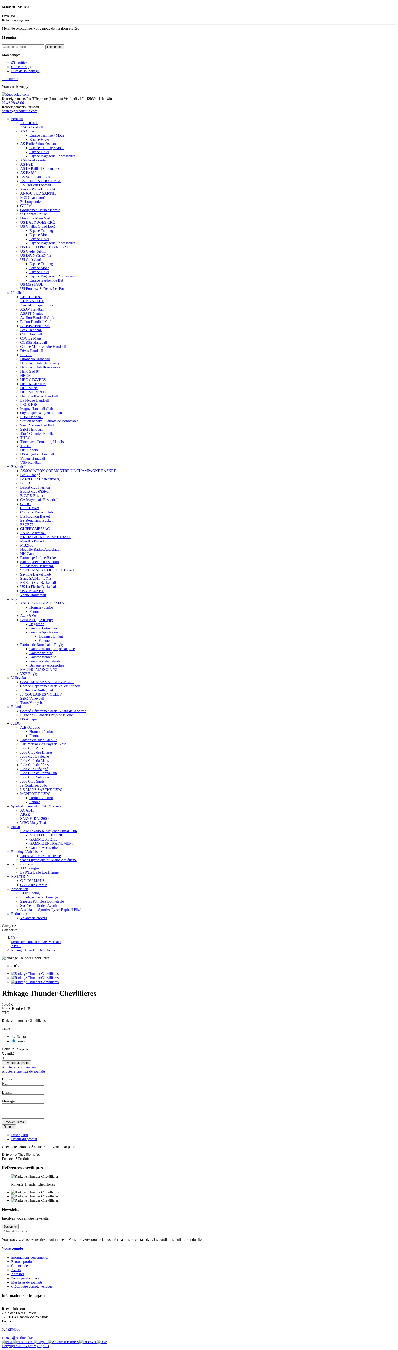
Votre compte (12, 1248)
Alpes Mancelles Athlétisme (40, 856)
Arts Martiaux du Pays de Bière (43, 744)
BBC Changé (30, 475)
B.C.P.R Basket (31, 496)
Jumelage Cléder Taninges (39, 897)
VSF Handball (30, 462)
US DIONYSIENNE (36, 255)
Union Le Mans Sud (35, 218)
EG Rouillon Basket (35, 516)
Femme (34, 611)
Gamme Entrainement (45, 628)
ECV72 (26, 355)
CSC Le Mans (30, 338)
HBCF (25, 375)
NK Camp (27, 554)
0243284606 (11, 1329)
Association (19, 889)
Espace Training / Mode (46, 135)
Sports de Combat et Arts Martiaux (36, 806)
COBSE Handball (33, 342)
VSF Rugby (29, 674)
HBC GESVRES (33, 380)
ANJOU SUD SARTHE (38, 193)
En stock (8, 1159)
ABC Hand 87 (31, 297)
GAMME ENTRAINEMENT (51, 843)
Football (17, 119)
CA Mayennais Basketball (39, 500)
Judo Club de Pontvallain (38, 773)
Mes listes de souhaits (26, 1282)
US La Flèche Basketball (38, 587)
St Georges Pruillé (33, 214)
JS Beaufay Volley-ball (37, 690)
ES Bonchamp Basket (36, 520)
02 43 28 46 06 (13, 103)
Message (8, 1101)
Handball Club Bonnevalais (40, 367)
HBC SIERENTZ (33, 392)
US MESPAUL (31, 284)
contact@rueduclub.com (19, 111)
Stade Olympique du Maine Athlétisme (48, 860)
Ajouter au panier (16, 1063)
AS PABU (28, 173)
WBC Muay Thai (33, 823)
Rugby (16, 599)
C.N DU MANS (32, 881)
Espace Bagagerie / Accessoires (52, 156)
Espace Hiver (39, 139)
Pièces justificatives (25, 1278)
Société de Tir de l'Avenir (38, 905)
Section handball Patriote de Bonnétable (49, 421)
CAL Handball (31, 334)
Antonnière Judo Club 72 (38, 740)
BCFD (25, 483)
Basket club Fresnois (35, 487)
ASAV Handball (32, 309)
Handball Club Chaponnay (39, 363)
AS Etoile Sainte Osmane (38, 144)
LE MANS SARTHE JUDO (41, 790)
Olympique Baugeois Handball (42, 413)
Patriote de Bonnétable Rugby (42, 645)
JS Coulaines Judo (33, 785)
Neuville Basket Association (40, 549)
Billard (16, 707)
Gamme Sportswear (43, 632)
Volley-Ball (19, 678)
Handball (17, 293)
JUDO (16, 723)
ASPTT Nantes (31, 313)
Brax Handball (31, 330)
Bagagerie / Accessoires (46, 665)
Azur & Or (28, 616)
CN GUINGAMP (33, 885)
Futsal (15, 827)
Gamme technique (42, 657)
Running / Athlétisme (26, 852)
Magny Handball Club (36, 409)
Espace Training (41, 231)
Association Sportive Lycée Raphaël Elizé (50, 910)
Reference (10, 1155)
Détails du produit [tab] (24, 1139)
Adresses (17, 1274)
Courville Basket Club (36, 512)
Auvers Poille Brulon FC (38, 189)
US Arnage (28, 719)
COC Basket (29, 508)
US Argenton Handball (37, 454)
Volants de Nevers (33, 918)
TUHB (25, 446)
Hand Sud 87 (30, 371)
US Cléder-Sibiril (33, 251)
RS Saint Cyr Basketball (38, 582)
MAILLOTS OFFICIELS (48, 835)
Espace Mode (39, 235)
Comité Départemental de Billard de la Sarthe (53, 711)
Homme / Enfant (51, 636)
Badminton (19, 914)
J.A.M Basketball (33, 533)
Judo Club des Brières (36, 752)
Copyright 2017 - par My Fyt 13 (25, 1346)
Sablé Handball (31, 429)
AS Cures (27, 131)
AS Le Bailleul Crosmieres (39, 168)
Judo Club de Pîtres (34, 765)
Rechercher (54, 47)
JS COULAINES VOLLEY (41, 694)
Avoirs (16, 1270)
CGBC (25, 504)
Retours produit (22, 1262)
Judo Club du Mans (34, 761)
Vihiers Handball (32, 458)
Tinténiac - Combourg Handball (43, 442)
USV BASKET (32, 591)
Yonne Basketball (33, 595)
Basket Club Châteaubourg (40, 479)
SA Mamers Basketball (37, 566)
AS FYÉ (26, 164)
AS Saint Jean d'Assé (35, 177)
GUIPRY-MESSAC (35, 529)
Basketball (18, 467)
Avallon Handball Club (37, 318)
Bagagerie (36, 624)
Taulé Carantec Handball (38, 433)
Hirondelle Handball (35, 359)
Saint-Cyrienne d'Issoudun (39, 562)
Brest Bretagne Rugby (36, 620)
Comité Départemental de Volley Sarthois (50, 686)
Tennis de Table (22, 864)
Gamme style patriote (44, 661)
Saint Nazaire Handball (37, 425)
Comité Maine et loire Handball (43, 346)
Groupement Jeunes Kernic (40, 210)
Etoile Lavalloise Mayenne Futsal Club (48, 831)
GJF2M (26, 206)
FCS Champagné (32, 197)
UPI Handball (30, 450)
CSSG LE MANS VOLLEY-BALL (47, 682)
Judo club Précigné (34, 769)
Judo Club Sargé (32, 781)
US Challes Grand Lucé (37, 226)
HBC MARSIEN (33, 384)
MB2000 (26, 545)
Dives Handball (31, 351)
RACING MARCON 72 (38, 669)
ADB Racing (30, 893)
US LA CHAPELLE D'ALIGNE (45, 247)
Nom (5, 1083)
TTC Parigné (29, 868)
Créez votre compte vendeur (31, 1286)
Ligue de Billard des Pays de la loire (46, 715)
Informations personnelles (29, 1257)
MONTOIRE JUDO (35, 794)
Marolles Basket (32, 541)
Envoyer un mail (14, 1122)
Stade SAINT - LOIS (36, 578)
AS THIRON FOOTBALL (40, 181)
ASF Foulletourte (33, 160)
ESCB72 (26, 525)
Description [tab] (19, 1135)
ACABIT (27, 810)
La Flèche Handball (34, 400)
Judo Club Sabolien (34, 777)
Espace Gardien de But (46, 280)
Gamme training (41, 653)
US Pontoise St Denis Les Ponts (43, 289)
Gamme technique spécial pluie (52, 649)
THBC (25, 438)
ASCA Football (31, 127)
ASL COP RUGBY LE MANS (43, 603)
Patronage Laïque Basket (38, 558)
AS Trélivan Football (35, 185)
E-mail (7, 1092)
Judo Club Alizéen (33, 748)
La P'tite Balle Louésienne (39, 872)
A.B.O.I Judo (30, 727)
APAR (25, 814)
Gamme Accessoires (44, 847)
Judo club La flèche (34, 756)
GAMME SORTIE (43, 839)
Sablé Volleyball (32, 698)
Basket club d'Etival (34, 491)
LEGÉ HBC (29, 404)
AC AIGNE (29, 123)
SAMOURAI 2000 (34, 818)
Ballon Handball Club (36, 322)
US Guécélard (30, 260)
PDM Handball (31, 417)
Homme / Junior (41, 607)
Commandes (20, 1266)
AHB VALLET (32, 301)
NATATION (20, 876)
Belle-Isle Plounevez (35, 326)
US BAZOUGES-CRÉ (37, 222)
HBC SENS (29, 388)
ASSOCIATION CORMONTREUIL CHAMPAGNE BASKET (68, 471)
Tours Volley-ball (32, 703)
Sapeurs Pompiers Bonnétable (42, 901)
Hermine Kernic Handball (39, 396)
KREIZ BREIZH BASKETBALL (45, 537)
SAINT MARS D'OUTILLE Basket (47, 570)
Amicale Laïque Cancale (38, 305)
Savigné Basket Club (35, 574)
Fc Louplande (30, 202)
